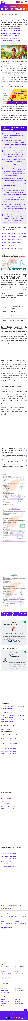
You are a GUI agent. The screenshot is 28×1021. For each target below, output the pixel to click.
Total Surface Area (16, 389)
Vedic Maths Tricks (5, 801)
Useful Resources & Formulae (8, 806)
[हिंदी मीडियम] (17, 2)
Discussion (17, 1001)
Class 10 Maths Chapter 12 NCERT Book (12, 239)
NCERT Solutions (13, 666)
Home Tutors (18, 988)
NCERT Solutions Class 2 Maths (8, 858)
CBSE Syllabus (4, 988)
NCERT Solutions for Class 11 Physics (20, 924)
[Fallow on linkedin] (14, 641)
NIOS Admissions (4, 990)
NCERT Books (4, 986)
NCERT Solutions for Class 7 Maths (21, 917)
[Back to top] (25, 1010)
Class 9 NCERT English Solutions (6, 970)
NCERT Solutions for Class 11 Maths (20, 920)
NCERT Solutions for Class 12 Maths (6, 924)
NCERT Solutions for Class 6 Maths (7, 917)
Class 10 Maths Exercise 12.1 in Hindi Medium (12, 30)
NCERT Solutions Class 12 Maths (9, 738)
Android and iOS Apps (6, 908)
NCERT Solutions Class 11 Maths (9, 741)
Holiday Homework (19, 1003)
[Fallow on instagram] (16, 641)
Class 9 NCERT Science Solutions (20, 967)
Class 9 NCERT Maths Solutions (5, 967)
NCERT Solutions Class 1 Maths (8, 861)
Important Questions (6, 798)
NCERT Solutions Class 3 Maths (8, 856)
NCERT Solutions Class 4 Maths (8, 853)
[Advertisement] (14, 351)
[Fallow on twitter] (11, 641)
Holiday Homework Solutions (8, 808)
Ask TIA (23, 1018)
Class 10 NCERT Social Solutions (5, 978)
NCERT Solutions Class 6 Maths (8, 753)
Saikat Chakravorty (13, 659)
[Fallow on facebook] (9, 641)
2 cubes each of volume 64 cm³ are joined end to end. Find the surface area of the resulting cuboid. (14, 135)
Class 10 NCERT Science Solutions (6, 974)
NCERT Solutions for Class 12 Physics (6, 928)
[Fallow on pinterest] (19, 641)
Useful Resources (4, 1005)
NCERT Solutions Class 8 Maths (8, 748)
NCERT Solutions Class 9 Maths (8, 746)
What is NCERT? (5, 796)
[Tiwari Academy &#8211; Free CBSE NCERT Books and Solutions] (3, 2)
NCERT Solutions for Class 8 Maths (7, 920)
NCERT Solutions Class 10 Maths (9, 743)
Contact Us (17, 999)
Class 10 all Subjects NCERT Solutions (10, 40)
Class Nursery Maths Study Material (10, 866)
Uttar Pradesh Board (19, 290)
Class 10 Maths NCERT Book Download (10, 33)
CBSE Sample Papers (19, 990)
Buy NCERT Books (5, 729)
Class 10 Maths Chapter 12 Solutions (10, 35)
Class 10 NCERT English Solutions (20, 974)
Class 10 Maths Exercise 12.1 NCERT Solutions (14, 233)
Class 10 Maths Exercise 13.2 (14, 614)
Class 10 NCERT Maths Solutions (20, 970)
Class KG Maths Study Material (8, 864)
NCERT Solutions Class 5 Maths (8, 851)
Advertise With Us (5, 1001)
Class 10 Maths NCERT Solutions (9, 38)
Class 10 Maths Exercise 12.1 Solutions (10, 28)
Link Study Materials (6, 803)
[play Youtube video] (14, 96)
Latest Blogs (3, 1003)
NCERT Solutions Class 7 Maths (8, 751)
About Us (3, 999)
